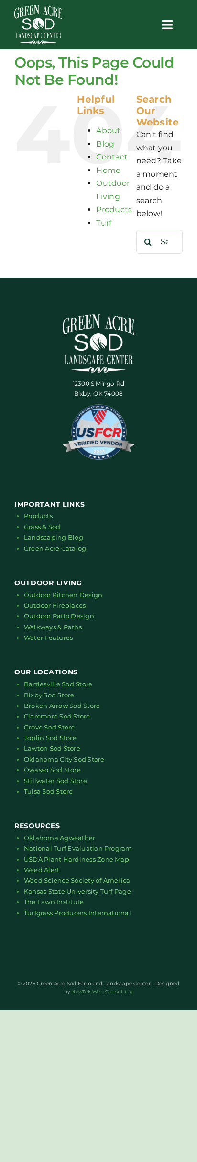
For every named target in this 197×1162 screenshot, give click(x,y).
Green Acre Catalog (55, 548)
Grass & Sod (42, 527)
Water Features (48, 637)
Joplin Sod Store (50, 737)
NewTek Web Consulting (102, 992)
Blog (105, 143)
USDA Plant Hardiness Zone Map (76, 859)
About (108, 130)
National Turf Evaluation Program (78, 848)
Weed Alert (41, 870)
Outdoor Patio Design (59, 616)
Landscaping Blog (53, 537)
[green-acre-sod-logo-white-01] (38, 8)
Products (114, 209)
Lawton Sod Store (52, 748)
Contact (112, 156)
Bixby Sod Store (49, 695)
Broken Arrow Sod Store (62, 705)
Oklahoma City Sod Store (64, 759)
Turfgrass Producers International (77, 913)
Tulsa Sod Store (48, 791)
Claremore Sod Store (57, 716)
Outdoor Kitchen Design (63, 595)
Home (108, 170)
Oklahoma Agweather (59, 838)
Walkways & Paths (53, 627)
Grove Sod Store (49, 727)
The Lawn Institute (54, 902)
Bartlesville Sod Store (58, 684)
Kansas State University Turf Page (77, 891)
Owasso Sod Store (52, 770)
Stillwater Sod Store (55, 781)
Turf (103, 223)
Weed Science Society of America (77, 880)
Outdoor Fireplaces (55, 605)
